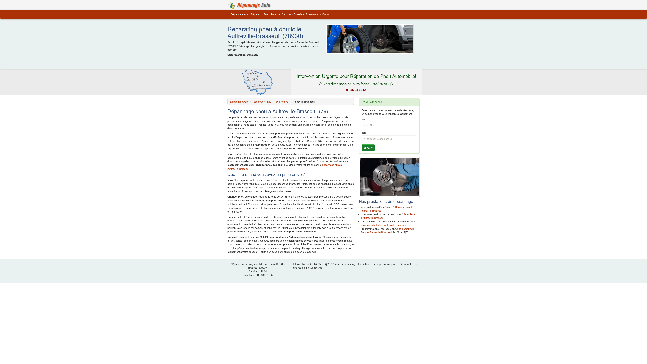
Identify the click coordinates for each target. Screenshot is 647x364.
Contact (326, 14)
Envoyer (368, 147)
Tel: (364, 132)
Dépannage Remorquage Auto (249, 5)
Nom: (365, 119)
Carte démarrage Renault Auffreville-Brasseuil (387, 230)
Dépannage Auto (240, 14)
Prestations (312, 14)
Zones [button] (275, 14)
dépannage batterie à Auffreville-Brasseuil (383, 225)
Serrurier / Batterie (292, 14)
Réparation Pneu (260, 14)
